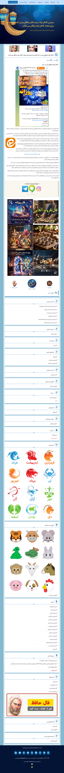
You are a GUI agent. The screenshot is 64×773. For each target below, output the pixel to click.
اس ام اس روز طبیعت (52, 316)
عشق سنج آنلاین (53, 424)
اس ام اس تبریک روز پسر (52, 313)
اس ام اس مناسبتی (23, 2)
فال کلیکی (55, 412)
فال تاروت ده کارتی (53, 636)
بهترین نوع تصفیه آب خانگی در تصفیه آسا (48, 660)
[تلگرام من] (44, 753)
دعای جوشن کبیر (53, 397)
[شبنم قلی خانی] (14, 49)
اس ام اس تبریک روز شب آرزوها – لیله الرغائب (47, 319)
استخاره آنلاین (32, 2)
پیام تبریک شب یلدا (53, 691)
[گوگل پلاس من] (23, 753)
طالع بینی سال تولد (53, 595)
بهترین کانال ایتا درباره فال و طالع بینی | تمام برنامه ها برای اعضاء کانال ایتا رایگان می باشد (30, 24)
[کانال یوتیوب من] (19, 753)
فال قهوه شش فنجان (52, 363)
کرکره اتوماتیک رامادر (52, 667)
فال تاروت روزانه (53, 606)
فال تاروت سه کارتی (52, 620)
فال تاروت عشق (53, 639)
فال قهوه (55, 357)
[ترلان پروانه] (32, 49)
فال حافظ (53, 2)
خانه (58, 2)
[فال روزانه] (20, 212)
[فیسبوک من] (40, 753)
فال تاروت (46, 2)
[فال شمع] (20, 238)
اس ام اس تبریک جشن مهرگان (50, 309)
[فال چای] (46, 263)
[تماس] (32, 753)
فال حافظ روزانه (53, 685)
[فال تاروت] (46, 212)
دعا (56, 401)
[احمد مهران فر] (50, 49)
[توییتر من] (28, 753)
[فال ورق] (20, 263)
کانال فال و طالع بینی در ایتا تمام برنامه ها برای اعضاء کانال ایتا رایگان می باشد (30, 55)
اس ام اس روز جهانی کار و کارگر (50, 322)
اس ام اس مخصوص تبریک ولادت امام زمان (48, 306)
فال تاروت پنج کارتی (52, 626)
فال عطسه (55, 726)
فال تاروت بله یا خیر (53, 646)
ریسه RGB (54, 435)
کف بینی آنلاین (54, 375)
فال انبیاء (55, 345)
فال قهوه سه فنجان (53, 360)
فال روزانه (40, 2)
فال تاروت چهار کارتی (52, 623)
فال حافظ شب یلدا (53, 688)
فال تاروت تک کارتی (53, 616)
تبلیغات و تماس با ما (13, 2)
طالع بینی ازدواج (53, 386)
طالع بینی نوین (54, 729)
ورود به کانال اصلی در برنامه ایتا (32, 154)
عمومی (49, 293)
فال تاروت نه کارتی (53, 633)
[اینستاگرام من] (36, 753)
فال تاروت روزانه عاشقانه (51, 642)
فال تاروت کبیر (53, 610)
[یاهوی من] (48, 753)
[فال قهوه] (46, 238)
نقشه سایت (26, 761)
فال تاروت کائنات (53, 613)
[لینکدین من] (15, 753)
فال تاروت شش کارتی (52, 629)
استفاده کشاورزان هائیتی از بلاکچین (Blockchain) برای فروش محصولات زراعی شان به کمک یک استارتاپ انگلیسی (34, 664)
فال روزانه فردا (53, 741)
